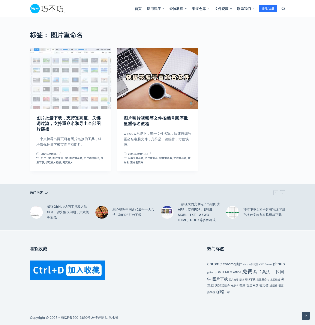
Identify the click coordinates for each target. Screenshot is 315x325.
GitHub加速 (225, 272)
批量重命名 (165, 158)
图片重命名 (75, 158)
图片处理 (233, 279)
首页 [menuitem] (138, 8)
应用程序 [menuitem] (154, 8)
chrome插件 (232, 264)
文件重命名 (180, 158)
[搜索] (283, 8)
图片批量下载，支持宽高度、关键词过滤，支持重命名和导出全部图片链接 (68, 123)
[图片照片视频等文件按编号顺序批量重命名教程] (157, 78)
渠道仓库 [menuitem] (199, 8)
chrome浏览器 (250, 264)
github (279, 263)
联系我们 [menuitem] (244, 8)
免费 (247, 271)
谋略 (220, 291)
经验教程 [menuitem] (176, 8)
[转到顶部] (306, 316)
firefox (268, 264)
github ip (212, 272)
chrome (214, 263)
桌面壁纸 (275, 279)
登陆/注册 (268, 8)
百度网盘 (252, 285)
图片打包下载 (60, 158)
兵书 (257, 271)
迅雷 (228, 292)
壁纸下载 (250, 279)
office (237, 272)
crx (261, 264)
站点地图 (111, 318)
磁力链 (264, 285)
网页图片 (68, 162)
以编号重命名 (135, 158)
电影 (242, 285)
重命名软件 (136, 162)
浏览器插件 (222, 285)
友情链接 (97, 318)
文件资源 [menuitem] (221, 8)
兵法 (266, 271)
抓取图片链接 (53, 162)
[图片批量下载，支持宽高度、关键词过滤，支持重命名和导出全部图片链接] (70, 78)
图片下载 (46, 158)
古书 (275, 271)
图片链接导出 (91, 158)
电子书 (234, 285)
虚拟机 (273, 285)
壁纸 (241, 279)
